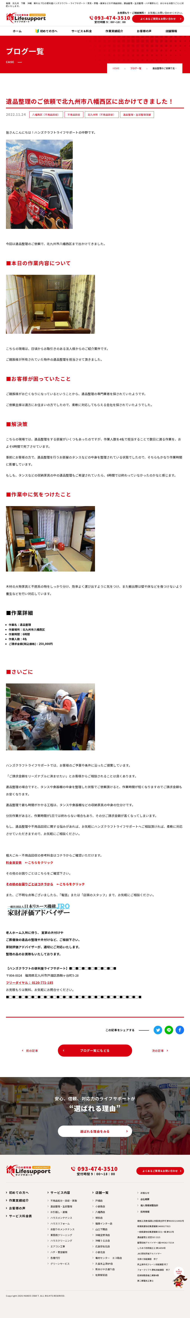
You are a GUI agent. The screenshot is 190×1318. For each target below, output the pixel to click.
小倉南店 (100, 1206)
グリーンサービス (60, 1263)
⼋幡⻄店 (100, 1212)
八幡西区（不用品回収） (46, 114)
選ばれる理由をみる (95, 1131)
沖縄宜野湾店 (102, 1235)
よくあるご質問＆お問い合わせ (158, 18)
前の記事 (32, 1051)
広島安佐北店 (102, 1246)
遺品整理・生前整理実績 (137, 114)
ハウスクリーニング (61, 1240)
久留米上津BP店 (104, 1263)
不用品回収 (74, 114)
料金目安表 (14, 862)
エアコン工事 (57, 1246)
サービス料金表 (20, 1216)
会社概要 (144, 1199)
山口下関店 (101, 1229)
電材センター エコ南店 (108, 1258)
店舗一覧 (102, 1192)
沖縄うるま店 (102, 1240)
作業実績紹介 (19, 1200)
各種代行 (55, 1258)
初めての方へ (19, 1192)
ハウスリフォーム (60, 1223)
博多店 (99, 1217)
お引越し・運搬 (58, 1212)
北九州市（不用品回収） (102, 114)
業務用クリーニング (61, 1235)
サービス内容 (60, 1192)
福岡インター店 (103, 1223)
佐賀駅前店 (101, 1275)
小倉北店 (100, 1252)
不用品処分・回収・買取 (63, 1200)
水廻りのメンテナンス (62, 1229)
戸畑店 (99, 1200)
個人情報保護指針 (149, 1205)
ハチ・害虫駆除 (58, 1252)
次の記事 (158, 1051)
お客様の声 (17, 1208)
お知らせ (144, 1192)
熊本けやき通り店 (105, 1269)
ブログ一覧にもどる (95, 1050)
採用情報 (144, 1211)
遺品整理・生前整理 (61, 1206)
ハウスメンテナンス (61, 1217)
